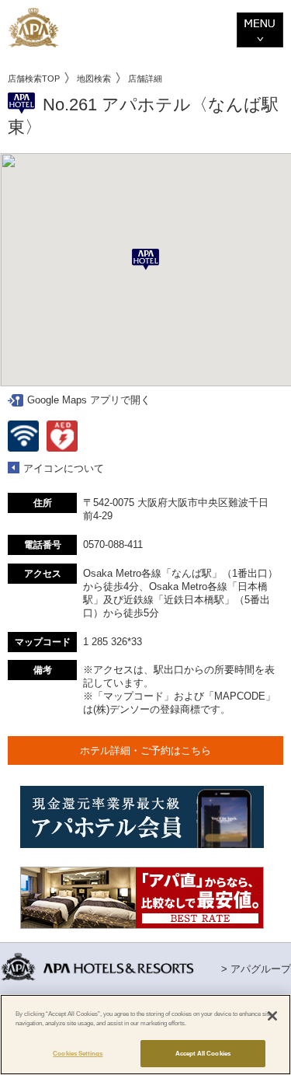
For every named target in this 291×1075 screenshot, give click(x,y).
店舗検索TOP (34, 78)
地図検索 (94, 78)
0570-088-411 (113, 544)
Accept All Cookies (202, 1053)
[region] (145, 1034)
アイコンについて (63, 468)
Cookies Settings (77, 1053)
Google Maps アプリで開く (89, 400)
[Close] (272, 1016)
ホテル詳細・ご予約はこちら (145, 750)
